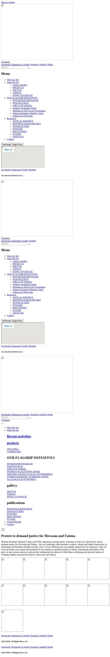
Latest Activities (20, 85)
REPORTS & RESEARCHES (27, 123)
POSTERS (18, 129)
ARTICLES (18, 136)
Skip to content (8, 2)
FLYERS (17, 134)
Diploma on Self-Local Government (29, 111)
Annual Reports (14, 522)
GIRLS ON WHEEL (22, 105)
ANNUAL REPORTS (23, 121)
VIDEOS (17, 92)
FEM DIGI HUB (20, 103)
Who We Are (13, 427)
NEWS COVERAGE (23, 95)
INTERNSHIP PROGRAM (25, 100)
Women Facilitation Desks (24, 108)
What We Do (13, 82)
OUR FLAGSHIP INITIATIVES (22, 98)
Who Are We (13, 80)
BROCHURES (20, 131)
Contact (10, 139)
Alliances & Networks (23, 116)
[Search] (29, 244)
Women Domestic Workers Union (28, 113)
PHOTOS (17, 90)
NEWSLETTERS (21, 126)
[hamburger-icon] (2, 423)
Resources (11, 118)
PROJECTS (18, 87)
